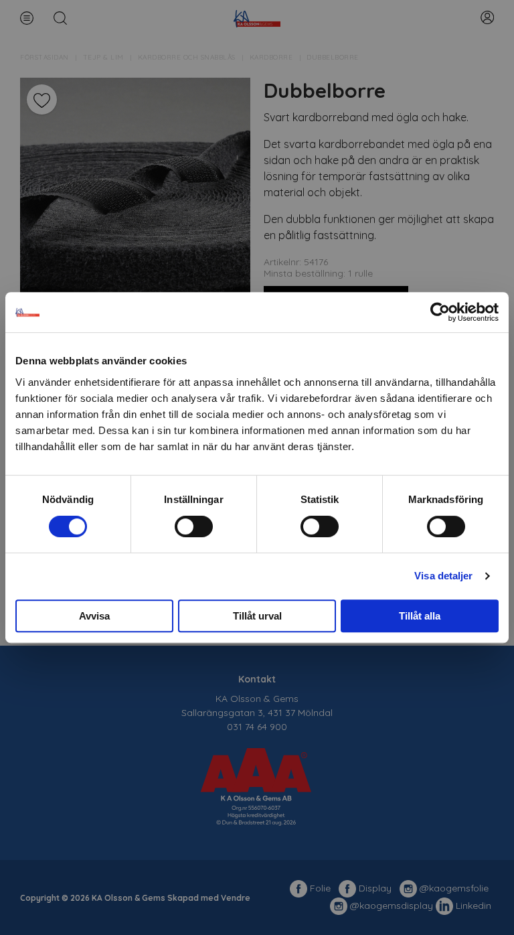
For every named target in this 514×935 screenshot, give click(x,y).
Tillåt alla (419, 616)
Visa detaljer (443, 575)
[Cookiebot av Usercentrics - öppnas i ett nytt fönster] (440, 312)
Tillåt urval (257, 616)
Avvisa (94, 616)
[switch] (194, 526)
